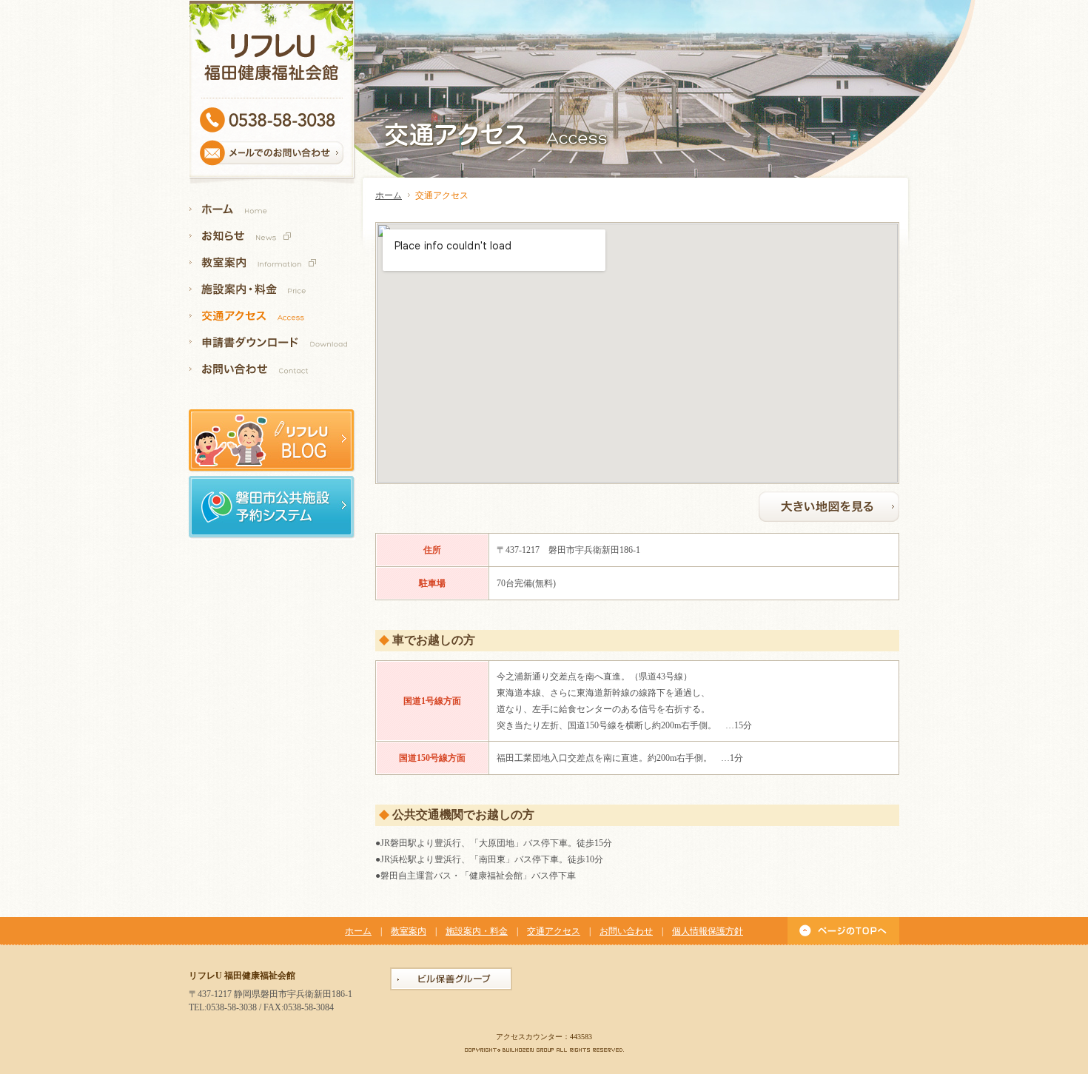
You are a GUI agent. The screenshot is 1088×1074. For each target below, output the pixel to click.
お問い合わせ (626, 931)
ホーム (388, 195)
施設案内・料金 (477, 931)
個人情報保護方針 (707, 931)
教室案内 (408, 931)
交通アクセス (553, 931)
